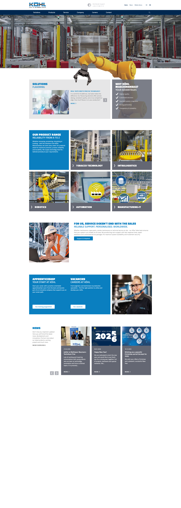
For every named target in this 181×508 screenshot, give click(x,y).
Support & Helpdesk (83, 238)
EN (150, 5)
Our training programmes (43, 307)
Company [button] (80, 12)
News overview (39, 345)
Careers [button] (95, 12)
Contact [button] (109, 12)
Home (126, 5)
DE (146, 5)
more (73, 107)
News (131, 5)
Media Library (138, 5)
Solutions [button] (36, 12)
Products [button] (51, 12)
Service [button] (66, 12)
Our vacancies (78, 307)
